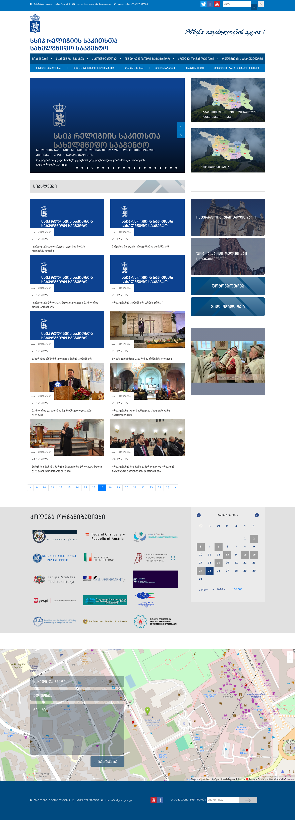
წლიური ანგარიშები (49, 68)
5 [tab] (97, 167)
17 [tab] (160, 167)
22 (143, 487)
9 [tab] (118, 167)
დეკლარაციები (134, 68)
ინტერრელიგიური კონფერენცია (93, 68)
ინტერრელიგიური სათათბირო (147, 58)
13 (69, 487)
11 (52, 487)
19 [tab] (170, 167)
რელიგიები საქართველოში (242, 58)
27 (227, 571)
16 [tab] (155, 167)
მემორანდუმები (165, 68)
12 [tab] (134, 167)
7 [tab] (108, 167)
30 (254, 571)
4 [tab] (92, 168)
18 (110, 487)
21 (134, 487)
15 (85, 487)
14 (77, 487)
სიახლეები (40, 58)
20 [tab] (175, 167)
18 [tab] (165, 167)
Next (181, 126)
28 (236, 571)
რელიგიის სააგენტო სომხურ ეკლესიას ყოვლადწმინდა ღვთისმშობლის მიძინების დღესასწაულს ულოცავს (95, 152)
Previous (181, 134)
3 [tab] (87, 167)
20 (126, 487)
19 (118, 487)
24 (159, 487)
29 (245, 571)
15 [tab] (149, 167)
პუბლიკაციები (194, 68)
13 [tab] (139, 167)
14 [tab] (144, 167)
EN (260, 4)
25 (167, 487)
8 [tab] (113, 167)
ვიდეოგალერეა (228, 306)
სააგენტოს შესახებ (70, 58)
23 (151, 487)
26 (218, 571)
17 (102, 487)
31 (200, 579)
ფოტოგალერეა (228, 285)
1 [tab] (76, 167)
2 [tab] (81, 167)
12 (60, 487)
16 (93, 487)
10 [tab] (123, 167)
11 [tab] (128, 167)
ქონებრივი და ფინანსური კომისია (236, 68)
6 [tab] (102, 167)
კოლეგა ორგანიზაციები (196, 58)
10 (44, 487)
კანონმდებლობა (104, 58)
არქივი (237, 589)
